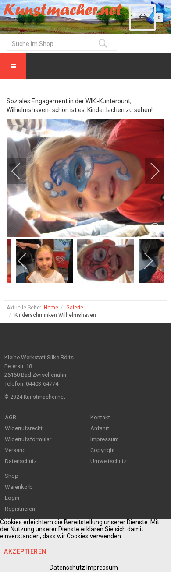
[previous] (22, 171)
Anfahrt (99, 428)
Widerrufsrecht (24, 428)
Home (51, 308)
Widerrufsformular (28, 439)
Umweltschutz (108, 461)
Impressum (104, 439)
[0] (142, 17)
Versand (15, 450)
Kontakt (100, 417)
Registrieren (20, 508)
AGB (10, 417)
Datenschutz (21, 461)
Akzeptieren (25, 551)
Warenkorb (19, 487)
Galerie (74, 308)
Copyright (102, 450)
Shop (11, 476)
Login (12, 498)
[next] (149, 171)
